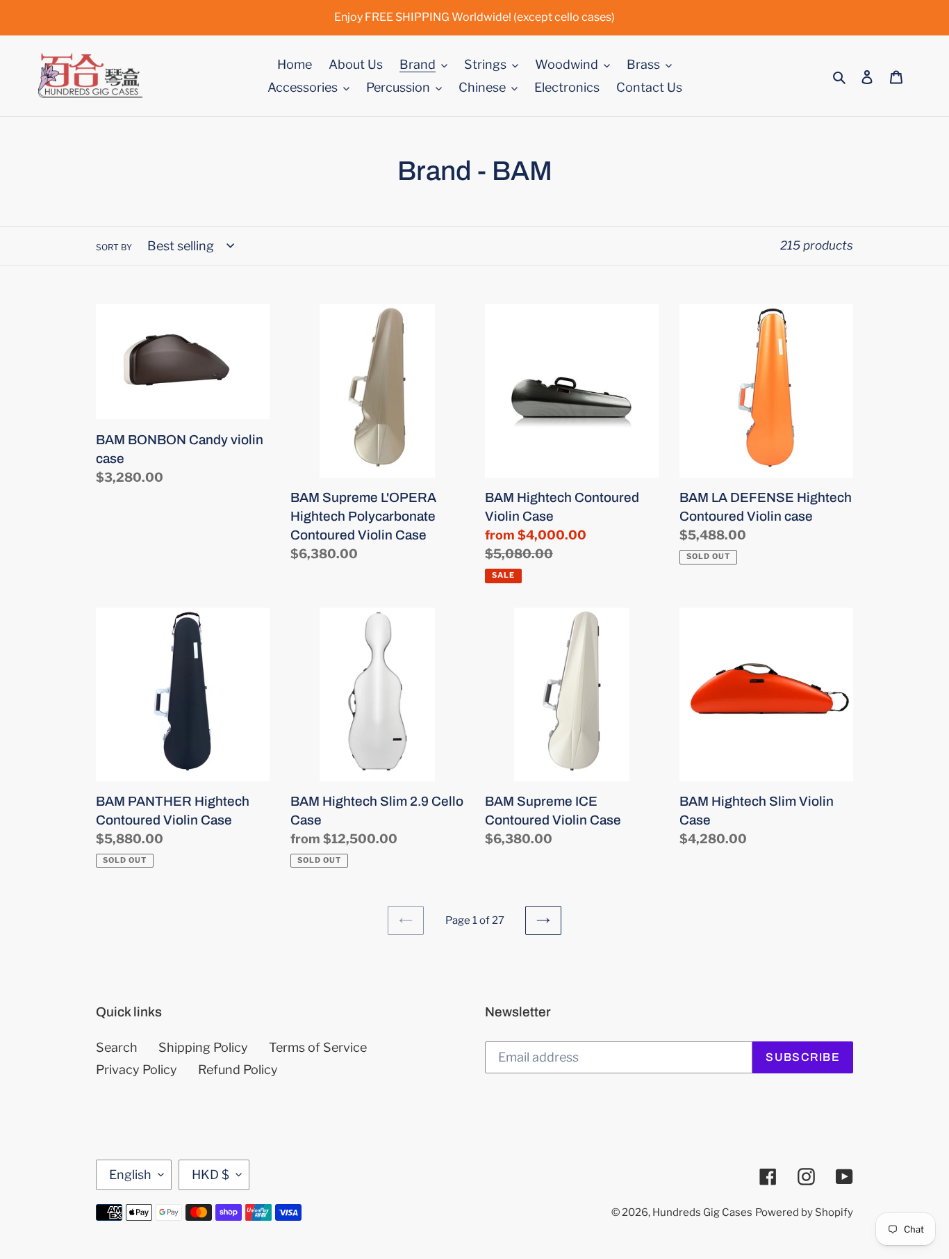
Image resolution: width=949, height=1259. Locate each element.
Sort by (114, 247)
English (130, 1174)
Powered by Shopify (804, 1212)
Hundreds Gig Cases (702, 1212)
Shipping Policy (203, 1047)
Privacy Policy (136, 1069)
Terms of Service (318, 1047)
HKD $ (210, 1174)
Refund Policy (238, 1069)
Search (117, 1047)
